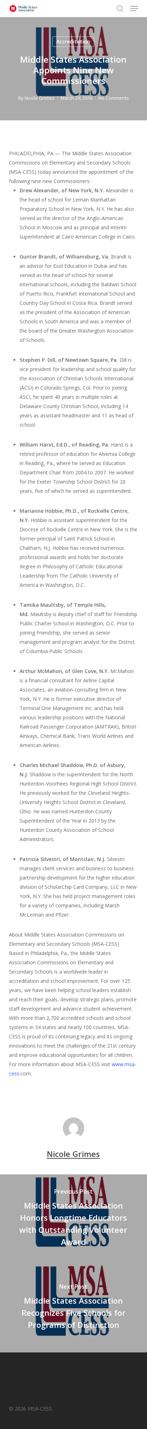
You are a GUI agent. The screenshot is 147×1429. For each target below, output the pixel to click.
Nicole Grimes (40, 98)
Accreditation (73, 41)
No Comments (113, 98)
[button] (134, 8)
